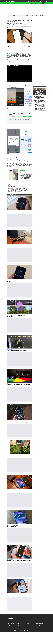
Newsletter (30, 46)
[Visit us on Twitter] (31, 1)
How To (9, 23)
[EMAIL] (15, 186)
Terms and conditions (11, 621)
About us (9, 625)
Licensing (27, 623)
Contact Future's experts (20, 621)
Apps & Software (30, 3)
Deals (44, 3)
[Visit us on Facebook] (30, 1)
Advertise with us (28, 625)
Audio (41, 3)
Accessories (36, 3)
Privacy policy (28, 621)
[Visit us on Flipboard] (35, 1)
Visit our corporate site (39, 615)
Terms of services (18, 118)
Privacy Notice (10, 119)
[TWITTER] (12, 186)
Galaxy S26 (41, 15)
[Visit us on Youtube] (32, 1)
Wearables (18, 3)
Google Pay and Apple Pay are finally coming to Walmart (40, 109)
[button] (45, 1)
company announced (10, 54)
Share (9, 46)
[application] (19, 73)
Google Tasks (17, 159)
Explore (10, 3)
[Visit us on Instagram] (34, 1)
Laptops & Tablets (24, 3)
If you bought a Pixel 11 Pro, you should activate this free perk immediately (39, 97)
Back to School (15, 15)
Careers (18, 623)
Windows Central (10, 627)
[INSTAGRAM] (13, 186)
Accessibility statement (11, 623)
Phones (14, 3)
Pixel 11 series (21, 15)
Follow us (26, 46)
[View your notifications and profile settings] (42, 1)
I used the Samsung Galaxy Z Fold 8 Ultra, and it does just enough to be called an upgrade (40, 105)
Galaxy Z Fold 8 (28, 15)
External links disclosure (39, 623)
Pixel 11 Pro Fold (34, 15)
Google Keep (13, 158)
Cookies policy (38, 621)
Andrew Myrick (13, 23)
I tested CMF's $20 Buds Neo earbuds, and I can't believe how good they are (40, 101)
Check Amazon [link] (22, 170)
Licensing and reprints (39, 625)
